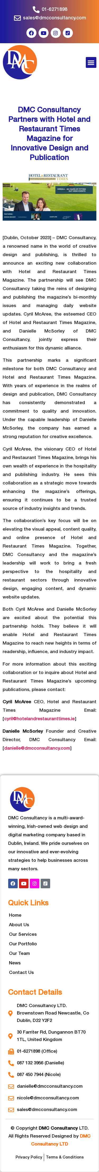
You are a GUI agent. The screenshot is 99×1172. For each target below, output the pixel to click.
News (15, 963)
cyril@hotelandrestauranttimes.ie (39, 719)
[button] (91, 62)
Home (15, 915)
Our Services (23, 935)
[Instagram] (56, 33)
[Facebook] (31, 33)
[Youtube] (44, 33)
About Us (19, 925)
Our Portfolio (23, 944)
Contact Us (21, 973)
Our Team (19, 954)
